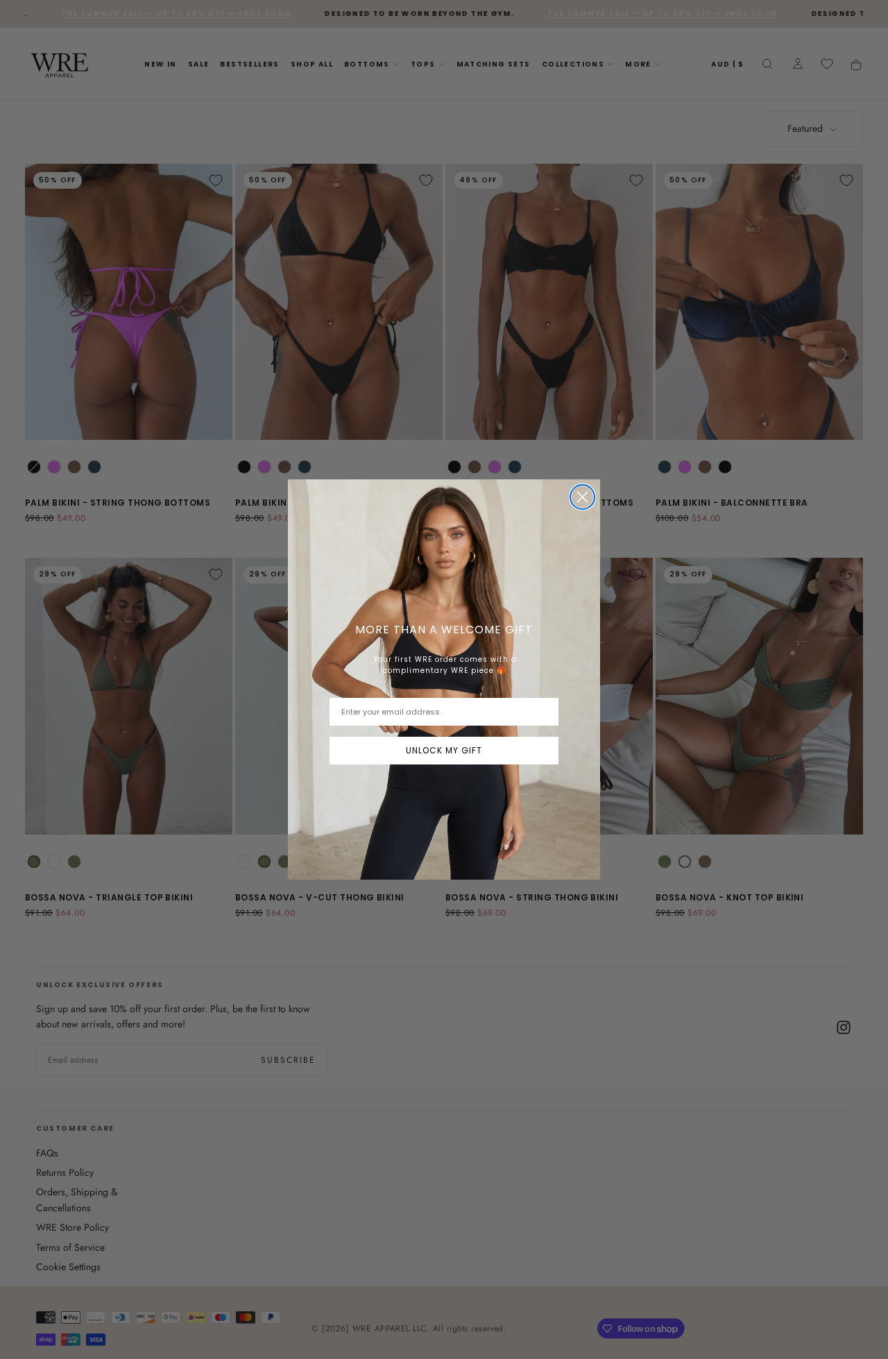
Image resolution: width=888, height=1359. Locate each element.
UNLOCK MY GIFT (444, 750)
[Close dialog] (582, 497)
